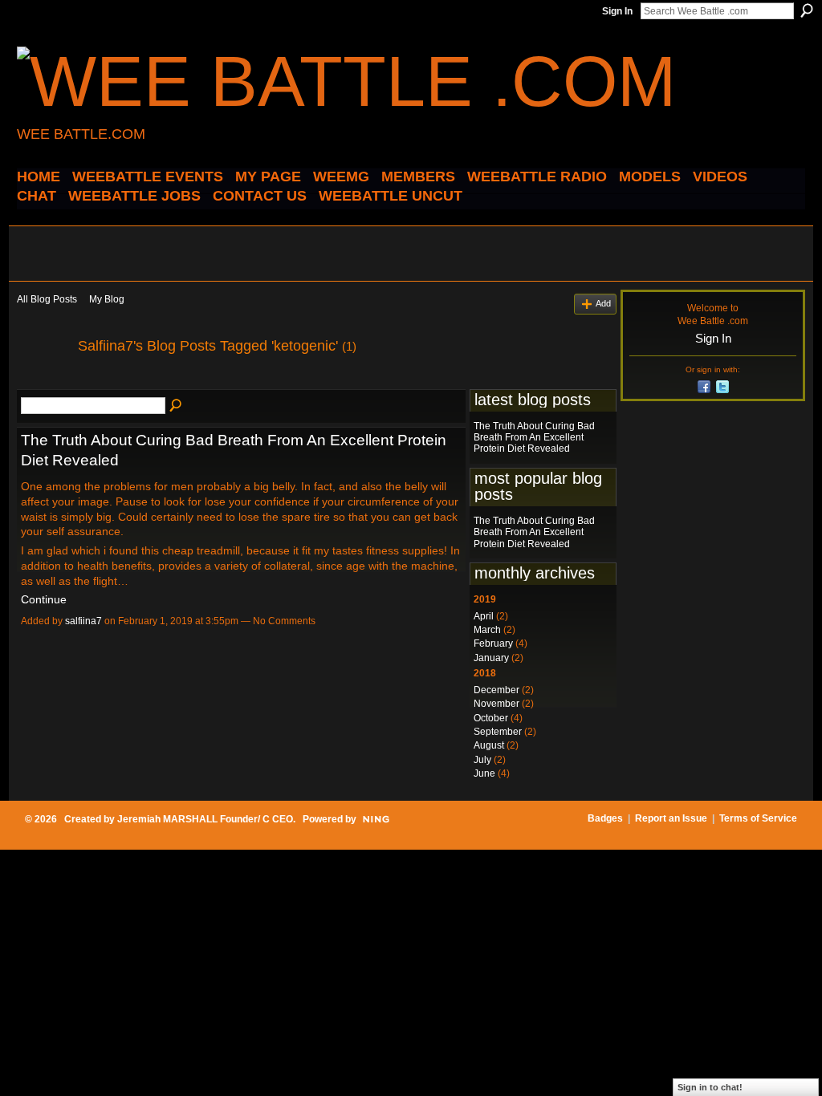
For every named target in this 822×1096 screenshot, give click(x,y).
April (484, 616)
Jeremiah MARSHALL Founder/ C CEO (205, 819)
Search (806, 10)
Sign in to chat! (710, 1087)
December (496, 690)
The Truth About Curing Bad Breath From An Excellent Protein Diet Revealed (534, 437)
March (487, 629)
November (496, 703)
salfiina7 (83, 621)
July (482, 759)
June (484, 773)
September (498, 731)
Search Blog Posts (176, 406)
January (491, 658)
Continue (44, 599)
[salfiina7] (42, 382)
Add (603, 303)
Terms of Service (758, 818)
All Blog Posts (47, 299)
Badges (605, 818)
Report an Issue (671, 818)
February (493, 643)
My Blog (106, 299)
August (489, 745)
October (491, 718)
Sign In (617, 11)
